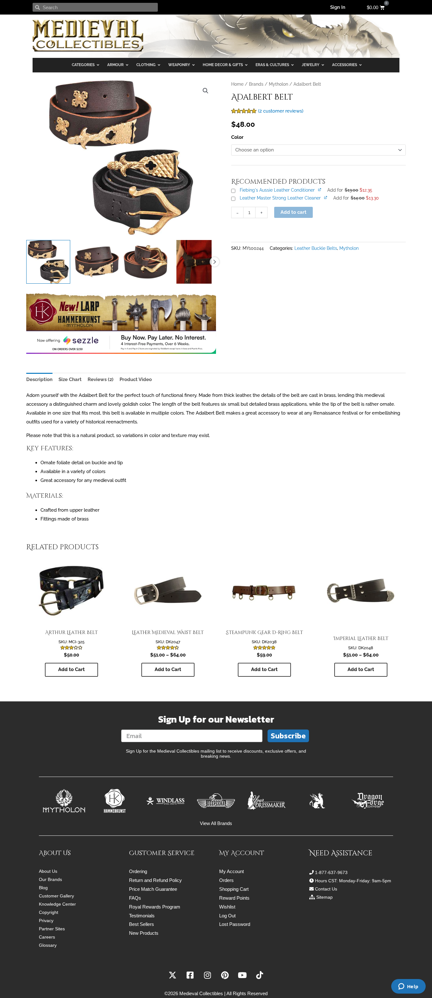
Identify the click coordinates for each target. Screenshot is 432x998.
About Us (48, 871)
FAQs (135, 898)
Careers (47, 936)
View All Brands (216, 823)
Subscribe (288, 735)
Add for (349, 190)
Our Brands (50, 879)
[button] (205, 90)
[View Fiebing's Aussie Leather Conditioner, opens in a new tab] (320, 189)
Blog (43, 887)
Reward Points (234, 898)
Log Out (227, 915)
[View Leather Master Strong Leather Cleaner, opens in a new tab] (326, 197)
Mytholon (278, 84)
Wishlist (227, 906)
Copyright (48, 912)
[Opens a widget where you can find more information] (408, 987)
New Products (143, 933)
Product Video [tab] (136, 379)
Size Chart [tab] (70, 379)
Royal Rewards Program (154, 906)
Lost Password (234, 924)
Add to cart (293, 212)
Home (237, 84)
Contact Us (326, 888)
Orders (226, 880)
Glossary (48, 945)
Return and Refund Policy (155, 880)
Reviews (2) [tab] (101, 379)
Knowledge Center (57, 904)
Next (214, 262)
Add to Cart (71, 669)
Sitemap (324, 897)
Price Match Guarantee (153, 889)
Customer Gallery (56, 895)
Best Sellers (141, 924)
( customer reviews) (280, 111)
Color (237, 137)
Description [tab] (39, 379)
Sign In (337, 7)
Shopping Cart (234, 889)
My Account (231, 871)
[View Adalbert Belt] (48, 262)
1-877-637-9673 (331, 872)
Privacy (46, 920)
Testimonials (142, 915)
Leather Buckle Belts (315, 248)
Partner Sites (52, 928)
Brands (256, 84)
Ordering (138, 871)
